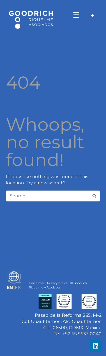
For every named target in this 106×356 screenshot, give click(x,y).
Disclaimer (36, 283)
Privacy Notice (57, 283)
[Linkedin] (96, 346)
